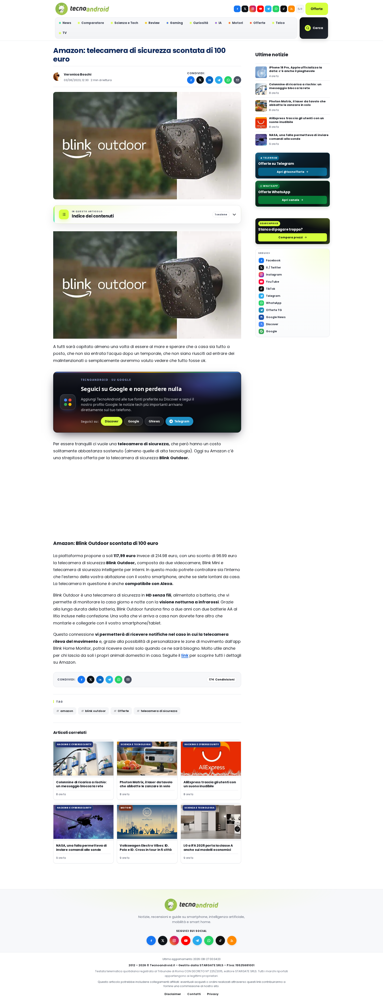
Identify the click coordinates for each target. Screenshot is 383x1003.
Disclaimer (172, 994)
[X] (245, 9)
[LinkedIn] (209, 80)
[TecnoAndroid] (82, 9)
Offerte (317, 9)
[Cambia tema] (300, 9)
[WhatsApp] (228, 80)
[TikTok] (283, 9)
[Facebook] (237, 9)
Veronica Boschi (77, 74)
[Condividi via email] (237, 80)
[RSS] (291, 9)
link (184, 655)
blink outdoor (95, 711)
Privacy (213, 994)
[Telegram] (268, 9)
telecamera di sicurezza (159, 711)
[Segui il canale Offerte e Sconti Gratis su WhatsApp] (276, 9)
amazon (66, 711)
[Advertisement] (147, 497)
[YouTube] (260, 9)
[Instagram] (252, 9)
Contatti (194, 994)
